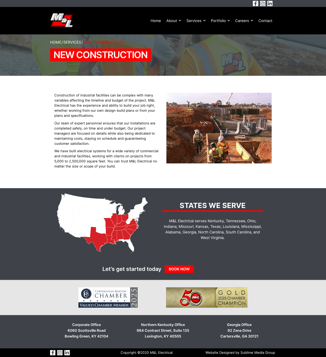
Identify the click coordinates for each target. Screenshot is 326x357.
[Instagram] (262, 3)
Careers (242, 20)
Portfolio (218, 20)
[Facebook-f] (255, 3)
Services (194, 20)
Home (156, 20)
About (171, 20)
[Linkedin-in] (270, 3)
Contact (265, 20)
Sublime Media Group (257, 353)
